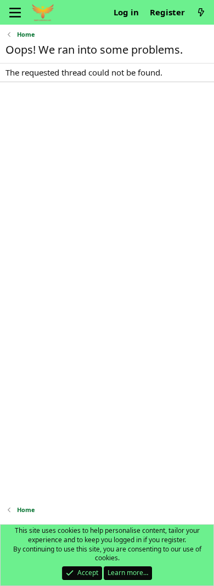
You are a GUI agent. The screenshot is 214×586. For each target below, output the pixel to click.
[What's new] (201, 12)
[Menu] (15, 13)
